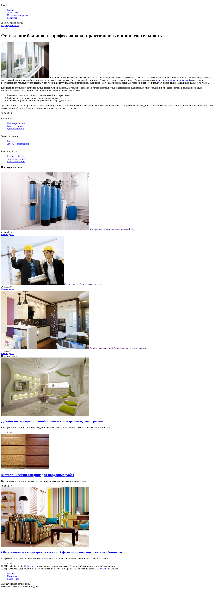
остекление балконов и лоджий (174, 80)
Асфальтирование (16, 161)
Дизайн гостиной (15, 128)
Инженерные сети (16, 123)
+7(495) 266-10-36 (10, 25)
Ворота (10, 141)
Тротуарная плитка (16, 159)
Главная (11, 10)
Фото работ (12, 12)
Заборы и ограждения (18, 144)
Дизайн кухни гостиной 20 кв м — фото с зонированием (118, 348)
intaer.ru (29, 566)
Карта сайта (13, 579)
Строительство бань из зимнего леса (82, 284)
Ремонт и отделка (16, 126)
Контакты (12, 18)
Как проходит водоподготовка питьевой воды (113, 229)
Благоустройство (15, 156)
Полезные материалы (17, 15)
